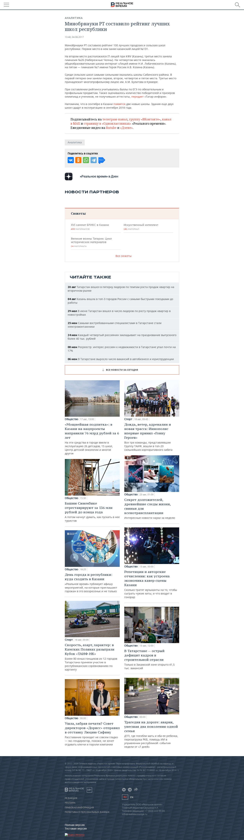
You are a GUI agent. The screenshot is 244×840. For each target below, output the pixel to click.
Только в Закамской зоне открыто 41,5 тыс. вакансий (149, 659)
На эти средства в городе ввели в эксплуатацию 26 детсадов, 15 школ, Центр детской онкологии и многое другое (92, 438)
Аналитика (74, 18)
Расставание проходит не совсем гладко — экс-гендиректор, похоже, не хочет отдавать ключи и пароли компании (92, 733)
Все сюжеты (124, 256)
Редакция (71, 798)
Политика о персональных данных (87, 812)
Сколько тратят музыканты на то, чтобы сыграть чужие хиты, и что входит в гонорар (150, 584)
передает (137, 96)
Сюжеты (78, 213)
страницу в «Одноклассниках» (107, 123)
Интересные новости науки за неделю (149, 508)
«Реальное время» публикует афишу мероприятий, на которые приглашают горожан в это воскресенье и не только (91, 582)
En (131, 797)
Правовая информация (79, 807)
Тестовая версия (76, 828)
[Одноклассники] (78, 160)
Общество (71, 419)
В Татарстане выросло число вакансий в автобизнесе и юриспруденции (121, 359)
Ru (125, 797)
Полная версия (75, 825)
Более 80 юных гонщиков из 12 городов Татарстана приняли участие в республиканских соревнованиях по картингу (91, 657)
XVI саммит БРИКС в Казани (90, 226)
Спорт (69, 639)
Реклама (70, 802)
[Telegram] (94, 160)
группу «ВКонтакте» (145, 119)
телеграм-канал (115, 119)
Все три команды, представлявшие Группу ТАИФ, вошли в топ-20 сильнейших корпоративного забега (148, 437)
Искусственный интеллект (141, 226)
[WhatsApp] (86, 160)
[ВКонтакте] (71, 160)
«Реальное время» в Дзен (99, 176)
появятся (119, 104)
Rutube (111, 128)
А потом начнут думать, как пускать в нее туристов (92, 511)
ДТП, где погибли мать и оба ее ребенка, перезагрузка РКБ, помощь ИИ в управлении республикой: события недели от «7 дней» (151, 734)
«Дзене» (126, 128)
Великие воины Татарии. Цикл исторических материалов (91, 242)
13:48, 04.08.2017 (74, 37)
